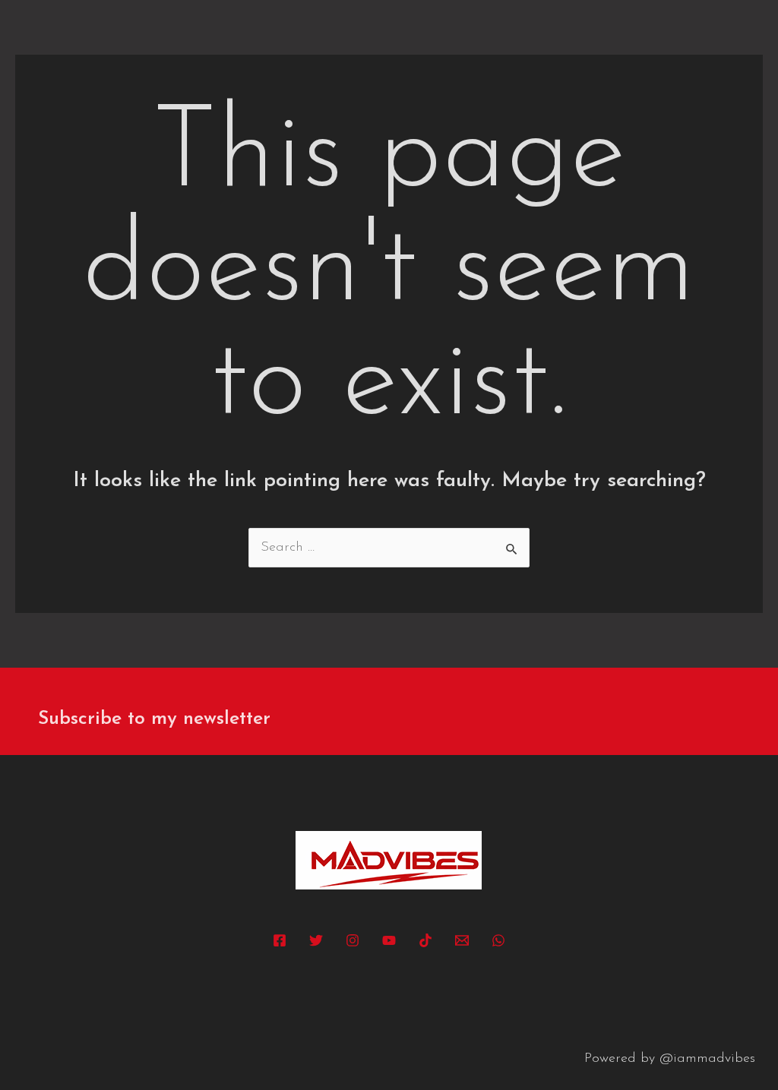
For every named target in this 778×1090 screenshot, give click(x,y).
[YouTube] (389, 940)
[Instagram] (352, 940)
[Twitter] (316, 940)
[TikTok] (425, 940)
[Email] (462, 940)
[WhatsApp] (498, 940)
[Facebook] (279, 940)
